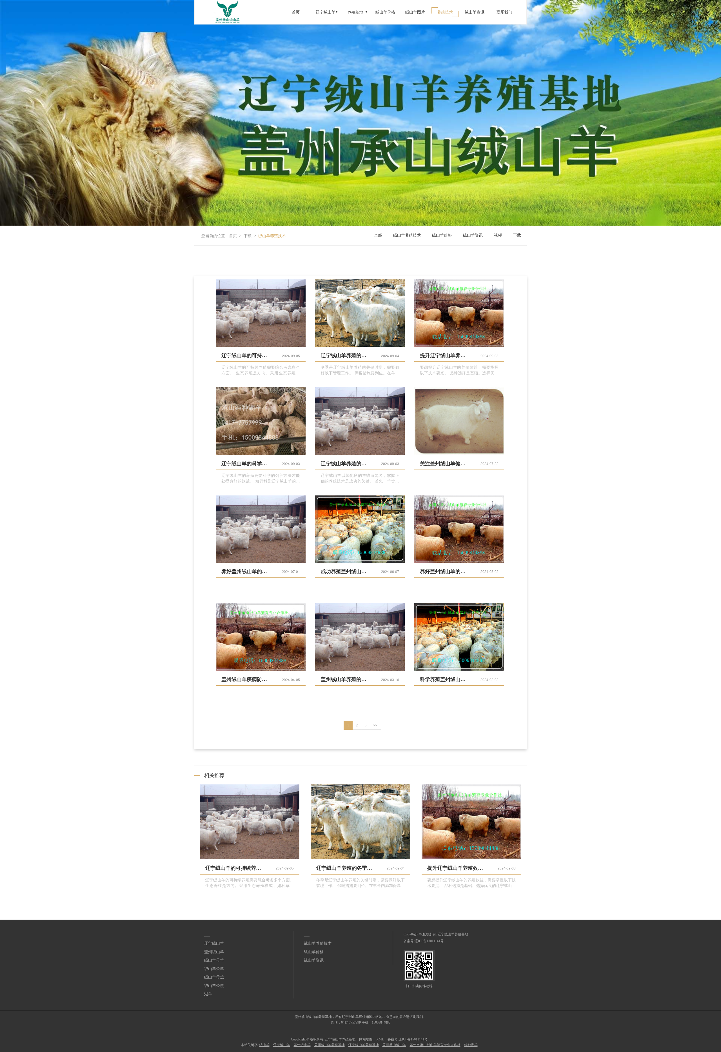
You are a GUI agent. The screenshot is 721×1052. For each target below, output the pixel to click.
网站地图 (366, 1039)
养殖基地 (355, 12)
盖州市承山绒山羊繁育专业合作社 (435, 1045)
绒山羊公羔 (214, 986)
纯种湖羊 (471, 1045)
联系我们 (504, 12)
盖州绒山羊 (214, 952)
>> (375, 725)
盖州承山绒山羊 (394, 1045)
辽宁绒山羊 (325, 12)
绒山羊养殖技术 (272, 235)
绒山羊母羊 (214, 960)
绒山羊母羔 (214, 977)
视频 (498, 235)
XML (380, 1039)
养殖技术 (445, 12)
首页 (296, 12)
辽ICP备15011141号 (429, 941)
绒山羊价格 (385, 12)
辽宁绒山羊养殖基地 (453, 934)
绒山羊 (264, 1045)
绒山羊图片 (415, 12)
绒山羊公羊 (214, 969)
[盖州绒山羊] (360, 113)
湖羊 (208, 994)
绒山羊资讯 (474, 12)
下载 (248, 235)
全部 (378, 235)
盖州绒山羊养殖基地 (329, 1045)
